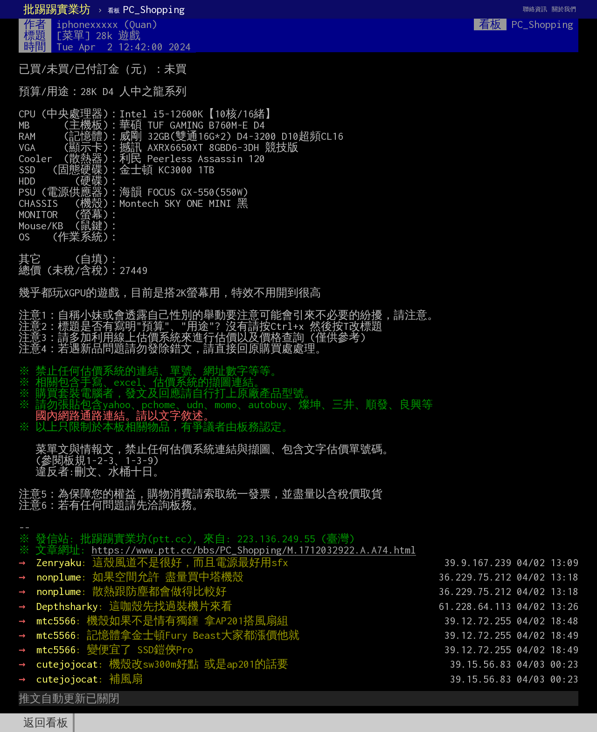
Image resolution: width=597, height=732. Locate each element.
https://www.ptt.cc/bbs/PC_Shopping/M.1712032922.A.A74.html (253, 550)
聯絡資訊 (535, 9)
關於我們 (564, 9)
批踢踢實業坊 (56, 9)
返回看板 (45, 723)
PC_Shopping (146, 9)
